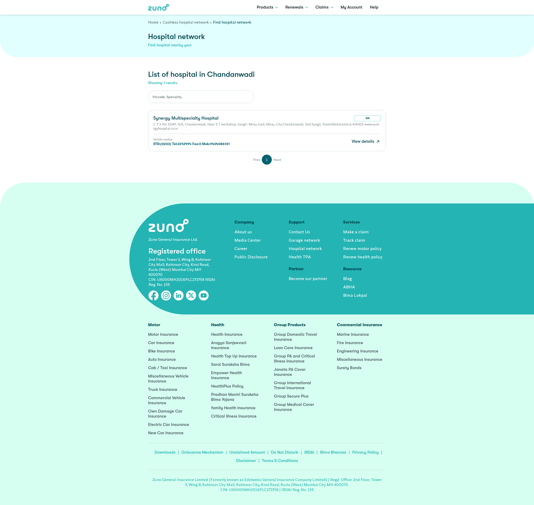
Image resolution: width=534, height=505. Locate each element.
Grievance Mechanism (202, 452)
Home (153, 22)
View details (363, 141)
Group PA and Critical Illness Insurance (294, 359)
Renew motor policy (362, 248)
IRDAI (309, 452)
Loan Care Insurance (293, 347)
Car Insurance (161, 342)
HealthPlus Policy (227, 386)
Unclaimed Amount (247, 452)
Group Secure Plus (291, 396)
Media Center (247, 240)
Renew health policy (362, 256)
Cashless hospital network (186, 22)
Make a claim (356, 231)
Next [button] (277, 160)
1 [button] (267, 160)
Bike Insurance (161, 351)
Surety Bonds (349, 367)
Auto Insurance (162, 359)
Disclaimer (246, 460)
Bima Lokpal (355, 295)
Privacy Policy (365, 452)
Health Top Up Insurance (234, 356)
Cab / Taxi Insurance (167, 367)
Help (374, 7)
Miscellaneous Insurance (359, 359)
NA (368, 118)
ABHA (349, 286)
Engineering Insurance (357, 351)
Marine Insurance (353, 334)
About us (243, 231)
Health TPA (300, 256)
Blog (347, 278)
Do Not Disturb (284, 452)
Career (240, 248)
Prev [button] (256, 160)
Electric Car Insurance (168, 424)
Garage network (304, 240)
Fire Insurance (350, 342)
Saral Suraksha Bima (230, 364)
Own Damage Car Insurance (165, 414)
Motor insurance (163, 334)
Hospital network (305, 248)
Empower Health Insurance (226, 375)
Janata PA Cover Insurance (290, 372)
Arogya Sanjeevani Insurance (228, 345)
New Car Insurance (166, 433)
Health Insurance (227, 334)
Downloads (165, 452)
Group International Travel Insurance (292, 385)
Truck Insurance (162, 389)
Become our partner (308, 278)
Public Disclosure (251, 256)
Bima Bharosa (333, 452)
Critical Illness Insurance (234, 416)
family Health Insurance (233, 407)
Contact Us (299, 231)
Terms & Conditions (280, 460)
